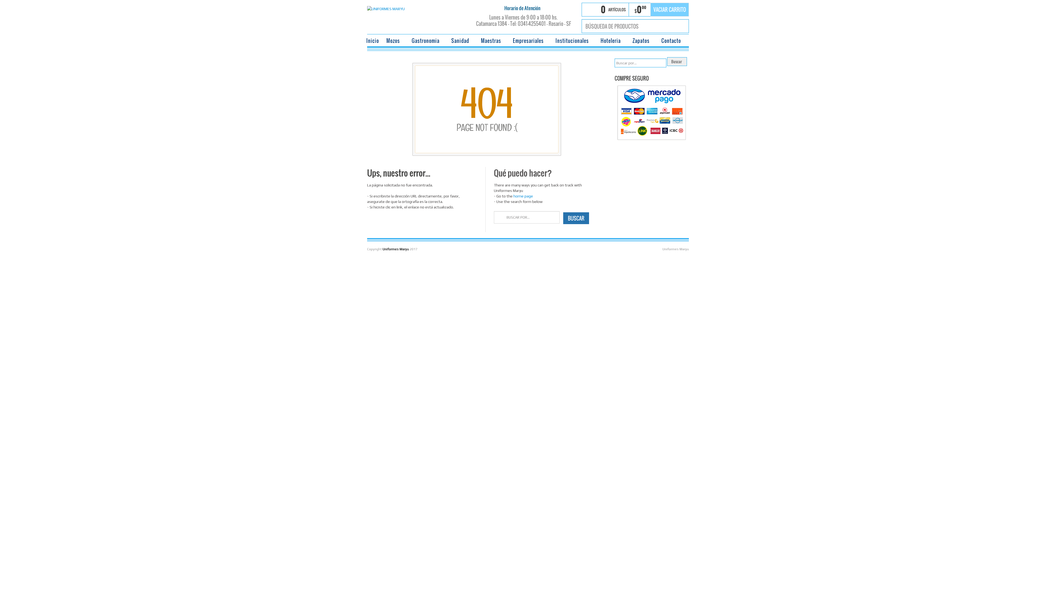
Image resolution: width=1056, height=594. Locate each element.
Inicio (372, 40)
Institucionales (570, 41)
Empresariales (527, 41)
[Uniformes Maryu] (386, 8)
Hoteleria (609, 41)
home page (523, 196)
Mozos (391, 41)
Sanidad (458, 41)
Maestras (489, 41)
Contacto (671, 40)
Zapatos (639, 41)
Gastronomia (423, 41)
